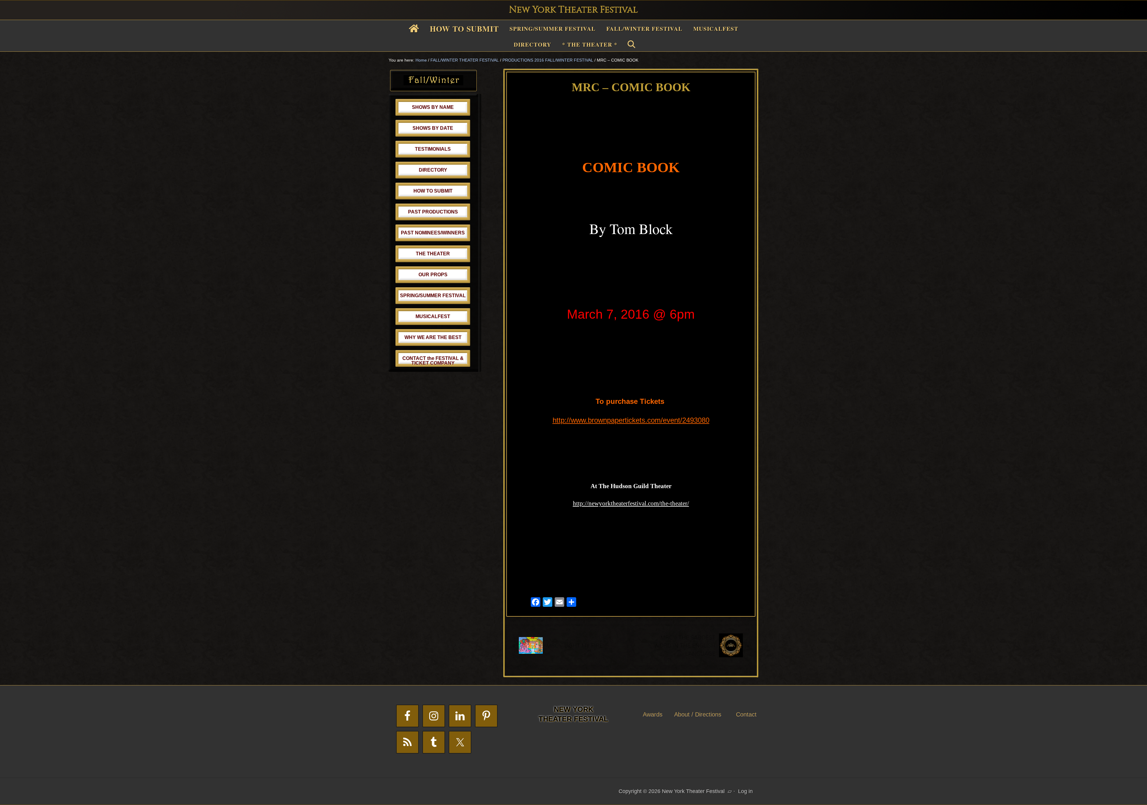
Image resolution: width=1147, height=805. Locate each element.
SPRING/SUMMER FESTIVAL (433, 295)
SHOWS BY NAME (433, 107)
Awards (653, 714)
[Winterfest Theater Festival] (433, 83)
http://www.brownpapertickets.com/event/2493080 (631, 420)
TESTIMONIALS (433, 149)
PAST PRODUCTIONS (433, 211)
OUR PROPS (432, 274)
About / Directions (697, 714)
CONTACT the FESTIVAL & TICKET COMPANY (433, 361)
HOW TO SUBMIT (433, 190)
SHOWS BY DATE (433, 128)
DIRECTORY (433, 169)
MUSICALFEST (432, 316)
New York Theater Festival (573, 9)
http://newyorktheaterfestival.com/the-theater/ (631, 503)
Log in (745, 791)
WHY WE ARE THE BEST (432, 337)
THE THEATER (433, 253)
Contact (746, 714)
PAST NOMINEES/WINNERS (433, 232)
